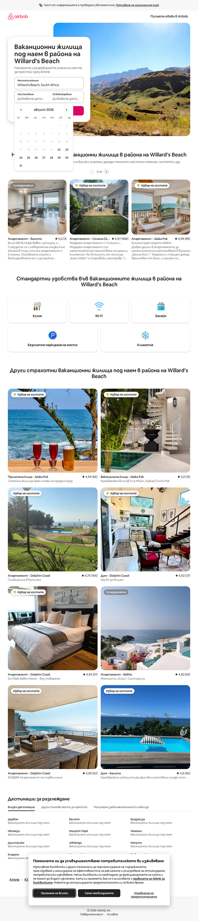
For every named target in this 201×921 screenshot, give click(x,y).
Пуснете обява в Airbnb (169, 16)
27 (43, 157)
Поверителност (91, 914)
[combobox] (49, 85)
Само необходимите (99, 893)
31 (20, 165)
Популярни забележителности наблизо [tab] (121, 807)
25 (28, 157)
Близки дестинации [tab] (21, 807)
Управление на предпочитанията (144, 894)
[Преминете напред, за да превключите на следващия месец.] (66, 110)
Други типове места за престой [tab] (64, 807)
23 (66, 149)
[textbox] (31, 98)
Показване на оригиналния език (137, 5)
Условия (112, 914)
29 (59, 157)
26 (36, 157)
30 (67, 157)
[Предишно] (92, 172)
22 (59, 149)
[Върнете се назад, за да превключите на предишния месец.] (21, 110)
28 (51, 157)
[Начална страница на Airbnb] (18, 16)
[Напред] (106, 172)
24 (20, 157)
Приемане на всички (54, 893)
